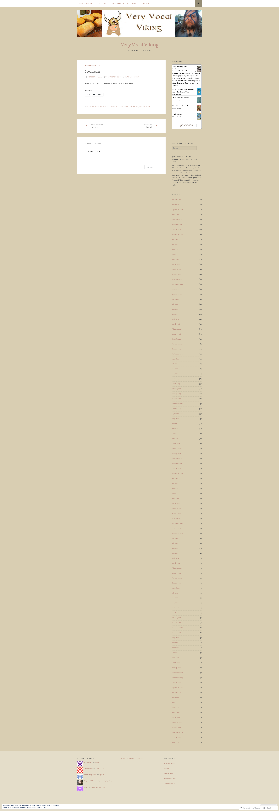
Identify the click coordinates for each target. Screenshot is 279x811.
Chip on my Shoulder (96, 107)
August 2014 (176, 419)
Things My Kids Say (87, 3)
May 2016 (175, 314)
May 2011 (175, 603)
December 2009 (177, 673)
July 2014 (175, 424)
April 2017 (175, 259)
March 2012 (176, 563)
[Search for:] (184, 148)
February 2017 (176, 269)
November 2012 (177, 523)
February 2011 (176, 618)
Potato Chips (145, 107)
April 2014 (175, 439)
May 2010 (175, 653)
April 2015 (175, 379)
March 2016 (176, 324)
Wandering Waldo (90, 775)
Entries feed (168, 773)
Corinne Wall (88, 769)
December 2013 (177, 459)
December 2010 (177, 623)
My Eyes (119, 107)
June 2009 (175, 703)
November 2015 (177, 344)
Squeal (101, 775)
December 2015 (177, 339)
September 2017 (177, 234)
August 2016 (176, 299)
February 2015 (176, 389)
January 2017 (176, 274)
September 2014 (177, 414)
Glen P (86, 787)
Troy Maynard (177, 94)
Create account (169, 763)
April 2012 (175, 558)
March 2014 (176, 444)
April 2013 (175, 498)
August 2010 (176, 638)
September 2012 (177, 533)
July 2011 (175, 593)
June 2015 (175, 369)
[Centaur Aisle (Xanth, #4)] (199, 119)
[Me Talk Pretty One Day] (199, 103)
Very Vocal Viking (139, 45)
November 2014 (177, 404)
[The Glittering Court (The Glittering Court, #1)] (199, 72)
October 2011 (176, 583)
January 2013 (176, 513)
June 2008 (175, 742)
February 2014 (177, 449)
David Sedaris (177, 100)
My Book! (103, 3)
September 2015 (177, 354)
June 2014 (175, 429)
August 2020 (176, 200)
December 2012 (177, 518)
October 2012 (176, 528)
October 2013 (176, 469)
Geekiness (131, 3)
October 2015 (176, 349)
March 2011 (175, 613)
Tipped (97, 762)
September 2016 (177, 294)
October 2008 (176, 737)
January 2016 (176, 334)
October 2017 (176, 230)
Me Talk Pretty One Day (180, 98)
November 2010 (177, 628)
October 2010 (176, 633)
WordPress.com (169, 783)
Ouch (126, 107)
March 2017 (176, 264)
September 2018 (177, 210)
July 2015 (175, 364)
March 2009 (176, 718)
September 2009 (177, 688)
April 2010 (175, 658)
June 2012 (175, 548)
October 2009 (176, 683)
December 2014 (177, 399)
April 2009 (175, 713)
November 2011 (177, 578)
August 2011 (176, 588)
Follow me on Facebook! (132, 759)
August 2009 (176, 693)
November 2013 (177, 464)
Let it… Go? (100, 769)
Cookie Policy (42, 807)
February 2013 (176, 508)
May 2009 (175, 708)
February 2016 (177, 329)
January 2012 (176, 573)
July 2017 (175, 244)
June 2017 (175, 250)
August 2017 (176, 239)
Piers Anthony (177, 108)
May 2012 (175, 553)
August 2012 (176, 538)
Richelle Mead (177, 69)
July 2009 (175, 698)
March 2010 (176, 663)
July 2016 (175, 304)
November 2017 (177, 225)
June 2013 (175, 488)
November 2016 (177, 284)
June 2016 (175, 309)
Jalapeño (111, 107)
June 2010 (175, 648)
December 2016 (177, 279)
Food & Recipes (117, 3)
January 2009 (176, 727)
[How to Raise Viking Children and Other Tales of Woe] (199, 95)
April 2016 (175, 319)
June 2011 (175, 598)
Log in (166, 768)
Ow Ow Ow (133, 107)
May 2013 (175, 493)
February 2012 (177, 568)
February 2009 (177, 722)
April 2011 (175, 608)
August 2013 (176, 479)
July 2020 (175, 205)
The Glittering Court (179, 67)
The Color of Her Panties (181, 106)
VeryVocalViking (113, 77)
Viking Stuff (145, 3)
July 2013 (175, 484)
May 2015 (175, 374)
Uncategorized (92, 66)
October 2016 (176, 289)
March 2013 (176, 503)
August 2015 (176, 359)
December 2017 (177, 220)
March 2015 (176, 384)
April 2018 (175, 215)
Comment (150, 167)
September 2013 (177, 474)
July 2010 (175, 643)
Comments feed (170, 778)
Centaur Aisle (177, 114)
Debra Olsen (88, 762)
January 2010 (176, 668)
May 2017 (175, 255)
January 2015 (176, 394)
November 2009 (177, 678)
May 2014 (175, 434)
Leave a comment (132, 77)
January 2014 (176, 454)
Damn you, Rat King (105, 781)
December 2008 (177, 732)
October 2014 (176, 409)
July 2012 (175, 543)
